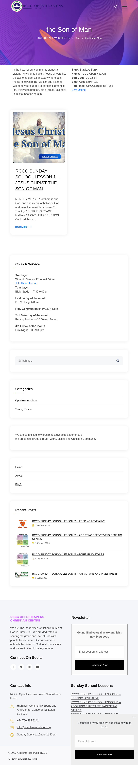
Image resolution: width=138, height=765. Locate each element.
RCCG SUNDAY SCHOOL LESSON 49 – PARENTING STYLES (68, 554)
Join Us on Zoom (25, 283)
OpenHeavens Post (26, 400)
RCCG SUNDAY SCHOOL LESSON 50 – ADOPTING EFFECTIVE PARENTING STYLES (77, 537)
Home (18, 467)
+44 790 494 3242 (28, 720)
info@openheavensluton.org (34, 727)
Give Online (79, 89)
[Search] (120, 358)
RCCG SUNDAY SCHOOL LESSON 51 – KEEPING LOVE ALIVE (68, 521)
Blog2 (18, 484)
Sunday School (50, 156)
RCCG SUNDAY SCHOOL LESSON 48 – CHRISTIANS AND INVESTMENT (74, 573)
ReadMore (21, 226)
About (18, 475)
